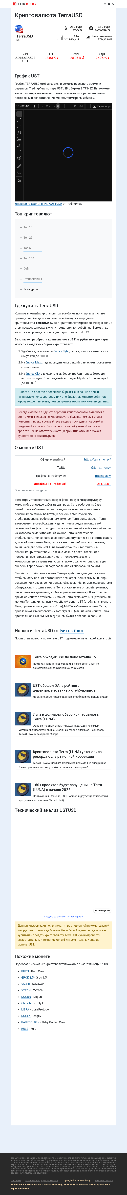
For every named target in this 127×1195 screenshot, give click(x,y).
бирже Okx (33, 373)
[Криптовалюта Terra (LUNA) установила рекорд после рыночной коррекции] (63, 759)
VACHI (25, 984)
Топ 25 (27, 237)
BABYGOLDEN (30, 1022)
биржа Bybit (61, 351)
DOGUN (26, 996)
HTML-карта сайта (104, 1180)
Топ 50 (27, 248)
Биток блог (72, 630)
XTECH (26, 990)
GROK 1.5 (27, 977)
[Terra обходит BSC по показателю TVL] (63, 662)
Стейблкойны (32, 279)
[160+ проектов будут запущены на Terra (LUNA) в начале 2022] (63, 792)
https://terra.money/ (97, 459)
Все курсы (30, 289)
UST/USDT (104, 483)
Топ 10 (27, 227)
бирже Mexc (34, 362)
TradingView (103, 475)
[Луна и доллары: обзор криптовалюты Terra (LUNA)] (63, 724)
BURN (25, 971)
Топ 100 (28, 258)
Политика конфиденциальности (41, 1180)
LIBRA (25, 1009)
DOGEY (26, 1016)
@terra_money (101, 467)
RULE (24, 1028)
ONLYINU (27, 1003)
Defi (26, 268)
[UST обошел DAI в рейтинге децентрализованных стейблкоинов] (63, 691)
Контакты (16, 1180)
